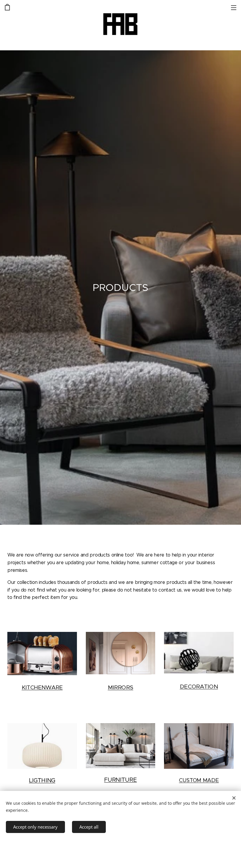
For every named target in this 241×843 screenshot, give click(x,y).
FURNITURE (120, 779)
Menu (234, 7)
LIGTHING (42, 780)
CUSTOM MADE (199, 780)
